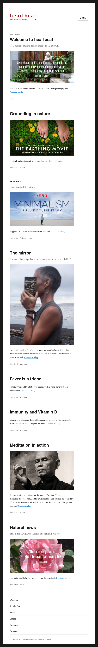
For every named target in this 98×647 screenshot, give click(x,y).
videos (22, 167)
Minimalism (16, 181)
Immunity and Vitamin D (33, 412)
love (11, 99)
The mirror (20, 253)
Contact (13, 631)
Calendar (14, 624)
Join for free (15, 606)
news (22, 584)
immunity (23, 397)
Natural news (23, 527)
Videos (13, 618)
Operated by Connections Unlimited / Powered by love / (31, 639)
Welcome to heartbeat (31, 39)
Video (22, 238)
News (12, 612)
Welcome (14, 599)
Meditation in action (29, 445)
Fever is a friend (26, 379)
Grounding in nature (30, 113)
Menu (83, 17)
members (23, 364)
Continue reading (17, 92)
